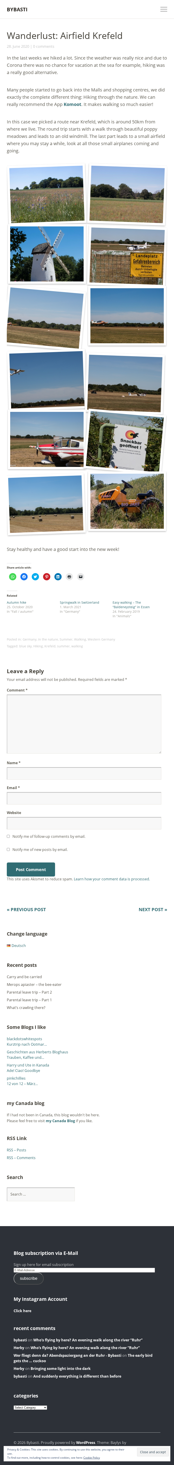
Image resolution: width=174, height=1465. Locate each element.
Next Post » (153, 909)
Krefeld (50, 646)
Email (13, 787)
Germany (29, 639)
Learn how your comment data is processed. (112, 879)
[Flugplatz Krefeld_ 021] (47, 439)
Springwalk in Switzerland (79, 602)
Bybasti (17, 9)
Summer (66, 639)
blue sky (25, 646)
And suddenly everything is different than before (77, 1376)
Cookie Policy (91, 1458)
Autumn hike (16, 602)
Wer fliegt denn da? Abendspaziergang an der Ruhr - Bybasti (67, 1355)
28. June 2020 (18, 46)
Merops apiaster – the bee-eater (34, 984)
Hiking (38, 646)
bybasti (20, 1340)
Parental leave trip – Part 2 (29, 992)
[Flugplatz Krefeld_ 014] (127, 315)
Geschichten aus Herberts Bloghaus (37, 1052)
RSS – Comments (21, 1157)
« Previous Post (26, 909)
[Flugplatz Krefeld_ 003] (127, 194)
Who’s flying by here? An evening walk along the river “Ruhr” (88, 1340)
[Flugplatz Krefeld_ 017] (47, 379)
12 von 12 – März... (22, 1083)
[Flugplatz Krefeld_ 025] (127, 501)
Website (14, 812)
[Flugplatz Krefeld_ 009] (127, 256)
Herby (19, 1347)
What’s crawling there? (26, 1007)
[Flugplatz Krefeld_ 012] (45, 317)
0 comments (43, 46)
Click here (22, 1310)
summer (63, 646)
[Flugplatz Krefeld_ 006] (47, 253)
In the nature (48, 639)
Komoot (72, 104)
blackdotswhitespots (24, 1038)
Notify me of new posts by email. (40, 849)
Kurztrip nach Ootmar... (27, 1044)
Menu (163, 9)
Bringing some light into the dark (61, 1368)
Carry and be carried (24, 976)
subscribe (28, 1278)
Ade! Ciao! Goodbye (23, 1070)
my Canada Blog (60, 1120)
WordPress (85, 1442)
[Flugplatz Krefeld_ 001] (47, 194)
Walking (80, 639)
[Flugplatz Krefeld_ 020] (124, 383)
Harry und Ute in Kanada (28, 1065)
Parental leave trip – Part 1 (29, 999)
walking (77, 646)
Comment (17, 690)
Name (14, 762)
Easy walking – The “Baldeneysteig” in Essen (131, 604)
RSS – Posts (16, 1150)
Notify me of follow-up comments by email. (48, 836)
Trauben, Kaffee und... (25, 1057)
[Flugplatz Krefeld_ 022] (125, 441)
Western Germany (101, 639)
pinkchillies (16, 1078)
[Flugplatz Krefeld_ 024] (45, 504)
